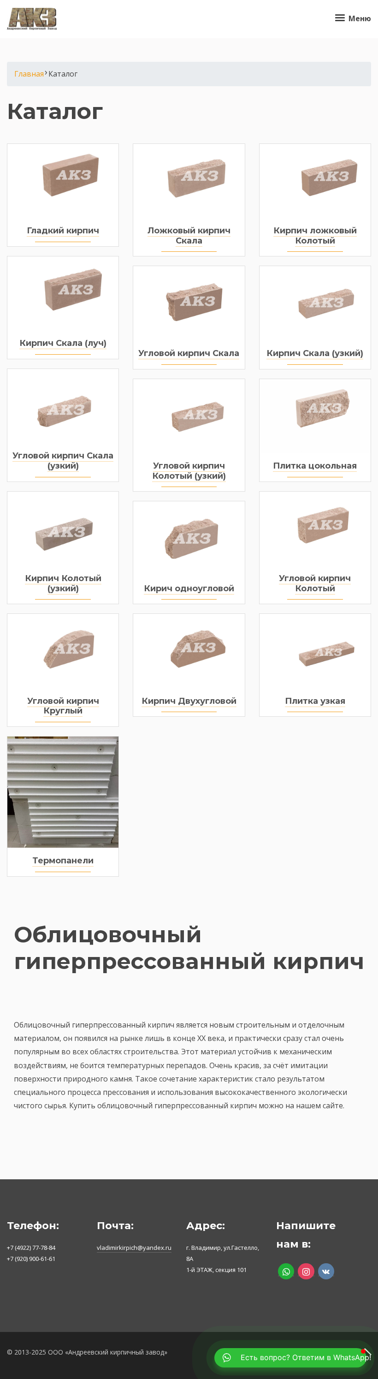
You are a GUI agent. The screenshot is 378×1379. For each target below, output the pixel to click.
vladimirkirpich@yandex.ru (134, 1247)
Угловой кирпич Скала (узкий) (62, 461)
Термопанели (63, 861)
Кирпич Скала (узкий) (314, 353)
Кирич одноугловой (189, 588)
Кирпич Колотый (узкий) (63, 583)
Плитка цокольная (315, 466)
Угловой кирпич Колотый (315, 583)
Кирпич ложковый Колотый (315, 236)
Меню (359, 18)
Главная (29, 74)
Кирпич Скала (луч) (62, 343)
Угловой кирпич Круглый (63, 706)
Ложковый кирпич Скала (189, 236)
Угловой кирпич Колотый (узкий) (189, 471)
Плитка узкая (315, 701)
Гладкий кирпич (63, 231)
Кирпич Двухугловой (189, 701)
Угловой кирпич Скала (188, 353)
